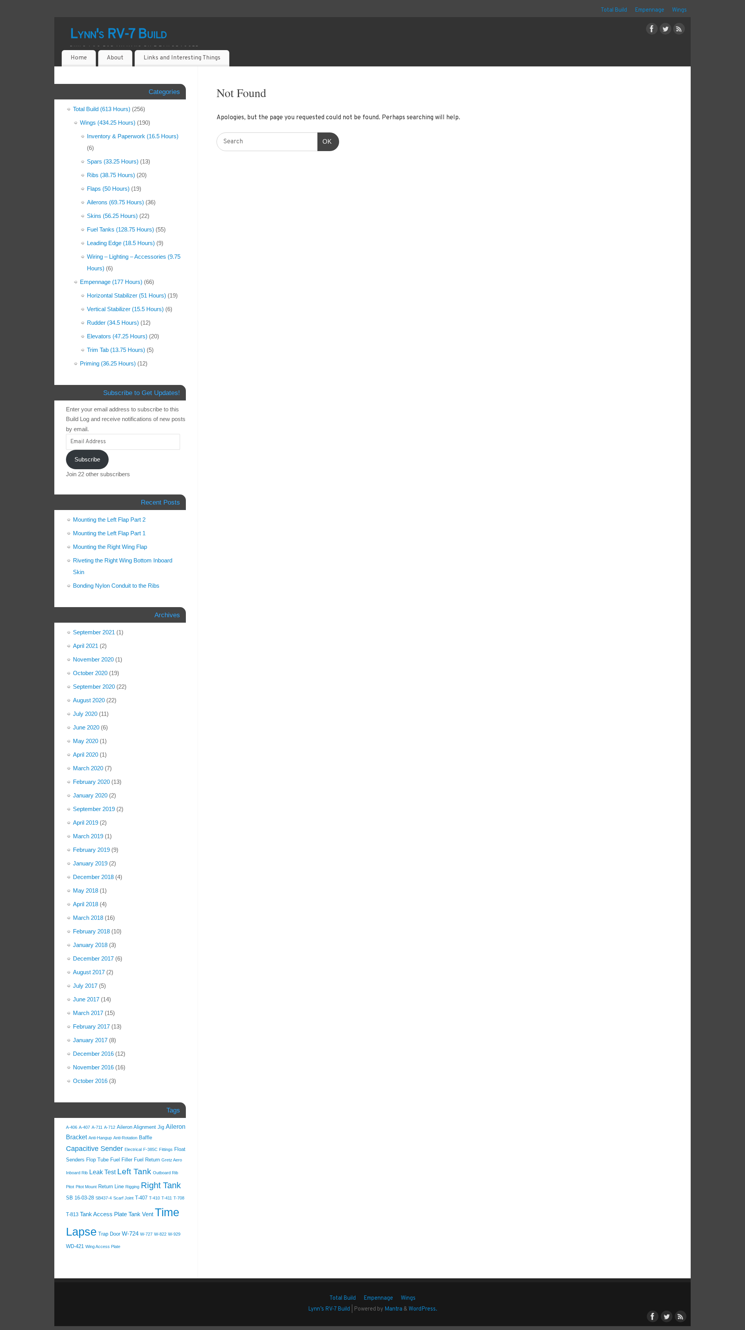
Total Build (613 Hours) (101, 109)
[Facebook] (652, 30)
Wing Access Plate (102, 1246)
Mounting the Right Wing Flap (110, 546)
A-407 (84, 1127)
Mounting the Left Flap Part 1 (109, 533)
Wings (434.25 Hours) (107, 122)
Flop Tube (97, 1160)
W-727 (146, 1234)
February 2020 (91, 781)
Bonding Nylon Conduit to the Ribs (116, 585)
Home (79, 58)
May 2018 (85, 890)
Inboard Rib (77, 1172)
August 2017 (89, 972)
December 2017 (93, 958)
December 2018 (93, 877)
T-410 (154, 1198)
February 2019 (91, 849)
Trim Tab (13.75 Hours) (116, 349)
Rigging (132, 1186)
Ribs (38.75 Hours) (111, 175)
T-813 (72, 1214)
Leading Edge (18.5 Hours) (121, 243)
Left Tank (134, 1171)
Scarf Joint (123, 1198)
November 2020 (93, 659)
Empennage (649, 10)
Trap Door (109, 1234)
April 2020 (85, 754)
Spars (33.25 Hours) (113, 161)
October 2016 (90, 1081)
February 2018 (91, 931)
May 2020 (85, 741)
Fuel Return (147, 1160)
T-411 (166, 1198)
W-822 (160, 1234)
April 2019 (85, 822)
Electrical (133, 1149)
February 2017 (91, 1026)
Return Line (111, 1186)
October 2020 (90, 673)
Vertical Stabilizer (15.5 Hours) (125, 309)
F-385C (150, 1149)
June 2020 (86, 727)
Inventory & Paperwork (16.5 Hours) (132, 136)
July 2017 (85, 985)
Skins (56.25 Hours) (112, 215)
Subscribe (87, 459)
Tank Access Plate (103, 1214)
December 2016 (93, 1053)
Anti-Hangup (100, 1137)
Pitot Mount (86, 1186)
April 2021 (85, 645)
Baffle (145, 1137)
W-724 (130, 1234)
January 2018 (90, 945)
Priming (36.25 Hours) (108, 363)
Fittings (166, 1149)
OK (324, 141)
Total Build (614, 10)
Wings (679, 10)
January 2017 (90, 1040)
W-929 (174, 1234)
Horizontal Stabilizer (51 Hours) (126, 295)
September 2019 (94, 809)
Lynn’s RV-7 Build (329, 1309)
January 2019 (90, 863)
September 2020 (94, 686)
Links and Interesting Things (182, 58)
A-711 (97, 1127)
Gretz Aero (171, 1160)
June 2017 (86, 999)
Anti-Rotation (125, 1137)
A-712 (109, 1127)
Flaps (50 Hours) (108, 188)
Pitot (70, 1186)
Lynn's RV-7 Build (118, 35)
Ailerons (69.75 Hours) (115, 202)
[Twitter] (665, 30)
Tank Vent (140, 1214)
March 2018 (88, 917)
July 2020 (85, 713)
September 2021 (94, 632)
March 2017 (88, 1013)
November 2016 (93, 1067)
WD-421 (75, 1246)
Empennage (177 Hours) (111, 282)
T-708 (178, 1198)
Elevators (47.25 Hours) (117, 336)
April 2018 (85, 904)
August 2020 (89, 700)
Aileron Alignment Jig (140, 1127)
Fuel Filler (121, 1160)
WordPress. (423, 1309)
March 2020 (88, 768)
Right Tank (161, 1185)
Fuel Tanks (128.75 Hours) (120, 229)
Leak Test (102, 1172)
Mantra (393, 1309)
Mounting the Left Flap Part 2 (109, 519)
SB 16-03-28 (80, 1198)
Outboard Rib (165, 1172)
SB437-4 (103, 1198)
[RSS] (679, 30)
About (115, 58)
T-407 (141, 1198)
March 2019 (88, 836)
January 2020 (90, 795)
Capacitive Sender (94, 1148)
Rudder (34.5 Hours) (113, 322)
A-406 (71, 1127)
